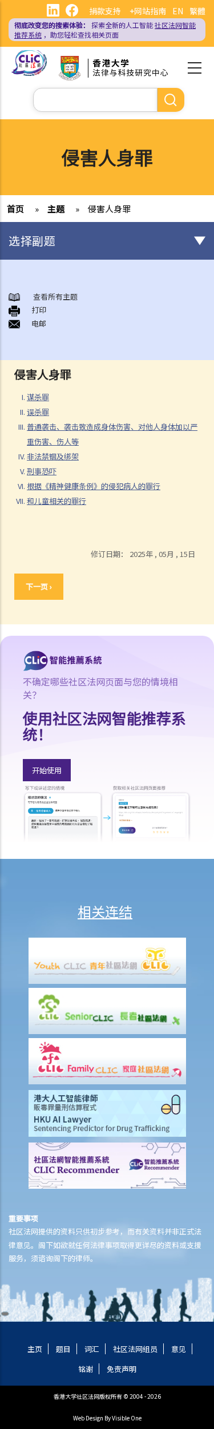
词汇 (91, 1348)
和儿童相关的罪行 (56, 500)
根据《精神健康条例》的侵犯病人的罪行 (93, 486)
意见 (178, 1348)
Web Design (88, 1418)
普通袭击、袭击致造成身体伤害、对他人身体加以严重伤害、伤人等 (112, 434)
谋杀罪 (38, 396)
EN (177, 11)
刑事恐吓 (41, 471)
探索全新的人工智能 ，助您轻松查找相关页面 (105, 29)
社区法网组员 (135, 1348)
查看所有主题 (54, 296)
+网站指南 (148, 11)
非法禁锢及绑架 (53, 456)
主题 (55, 209)
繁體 (197, 11)
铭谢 (85, 1368)
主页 (34, 1348)
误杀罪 (38, 411)
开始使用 (47, 770)
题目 (63, 1348)
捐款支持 (105, 11)
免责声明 (121, 1368)
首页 (15, 209)
